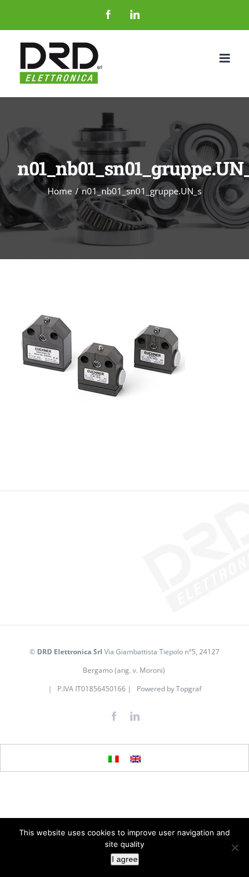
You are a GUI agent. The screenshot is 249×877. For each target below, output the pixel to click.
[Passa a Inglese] (135, 758)
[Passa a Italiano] (113, 758)
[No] (234, 847)
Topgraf (189, 689)
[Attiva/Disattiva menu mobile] (225, 58)
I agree (125, 859)
